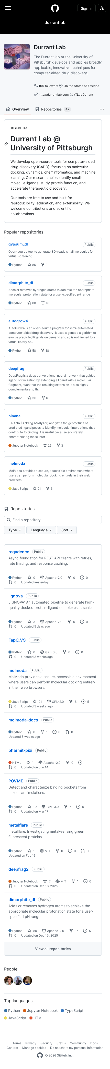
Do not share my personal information (76, 1048)
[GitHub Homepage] (40, 1055)
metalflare (18, 825)
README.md (19, 128)
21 (47, 265)
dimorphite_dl (21, 899)
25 (49, 445)
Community (78, 1043)
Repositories (55, 109)
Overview (20, 109)
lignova (15, 595)
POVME (15, 780)
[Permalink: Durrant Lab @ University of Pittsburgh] (6, 143)
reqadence (18, 551)
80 (33, 303)
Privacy (30, 1043)
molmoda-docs (23, 719)
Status (61, 1043)
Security (46, 1043)
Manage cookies (34, 1048)
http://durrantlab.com (54, 94)
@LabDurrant (83, 94)
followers (48, 86)
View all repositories (53, 949)
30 (33, 398)
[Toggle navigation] (8, 8)
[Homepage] (55, 8)
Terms (17, 1043)
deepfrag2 (18, 869)
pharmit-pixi (20, 750)
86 (33, 265)
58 (33, 350)
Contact (12, 1048)
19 (34, 807)
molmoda (17, 670)
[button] (102, 109)
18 (47, 350)
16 (47, 303)
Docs (94, 1043)
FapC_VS (17, 640)
